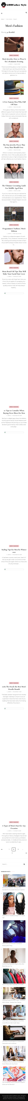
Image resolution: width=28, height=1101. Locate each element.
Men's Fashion (14, 55)
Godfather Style (16, 1095)
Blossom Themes (7, 1098)
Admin (10, 64)
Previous (3, 849)
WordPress (22, 1098)
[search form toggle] (26, 12)
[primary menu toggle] (2, 13)
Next (25, 853)
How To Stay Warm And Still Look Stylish (12, 984)
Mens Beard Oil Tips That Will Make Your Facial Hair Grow (14, 272)
